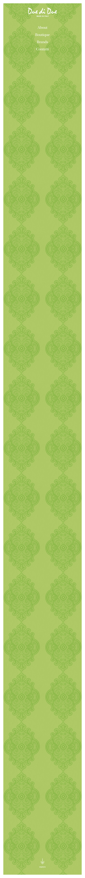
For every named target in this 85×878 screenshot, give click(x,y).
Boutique (42, 35)
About (42, 27)
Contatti (42, 49)
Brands (42, 42)
